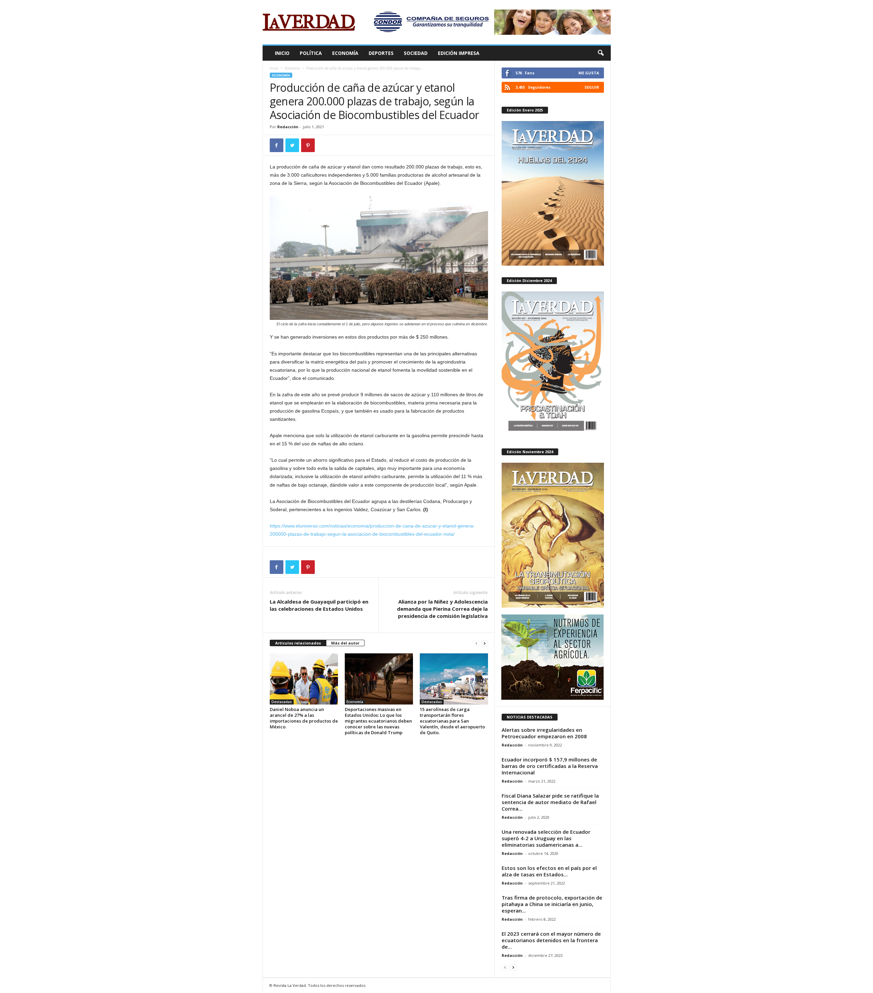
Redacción (287, 126)
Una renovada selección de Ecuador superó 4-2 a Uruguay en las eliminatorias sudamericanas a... (546, 838)
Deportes (381, 53)
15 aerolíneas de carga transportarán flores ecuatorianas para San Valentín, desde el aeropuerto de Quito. (452, 721)
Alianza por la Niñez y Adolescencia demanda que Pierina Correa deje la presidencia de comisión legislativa (442, 608)
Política (311, 53)
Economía (345, 53)
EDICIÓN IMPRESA (458, 53)
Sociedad (416, 53)
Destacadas (281, 701)
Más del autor (345, 643)
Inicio (282, 53)
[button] (600, 53)
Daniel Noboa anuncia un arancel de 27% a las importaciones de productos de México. (304, 718)
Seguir (592, 87)
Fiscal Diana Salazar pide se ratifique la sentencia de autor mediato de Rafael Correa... (550, 802)
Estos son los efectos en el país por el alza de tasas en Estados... (549, 871)
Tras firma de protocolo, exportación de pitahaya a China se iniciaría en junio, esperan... (552, 904)
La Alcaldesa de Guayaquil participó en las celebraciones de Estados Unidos (319, 605)
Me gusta (588, 72)
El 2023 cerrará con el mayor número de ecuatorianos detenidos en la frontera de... (551, 940)
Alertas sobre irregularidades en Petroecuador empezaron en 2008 (544, 733)
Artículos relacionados (298, 643)
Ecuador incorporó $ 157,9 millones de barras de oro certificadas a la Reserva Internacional (550, 766)
